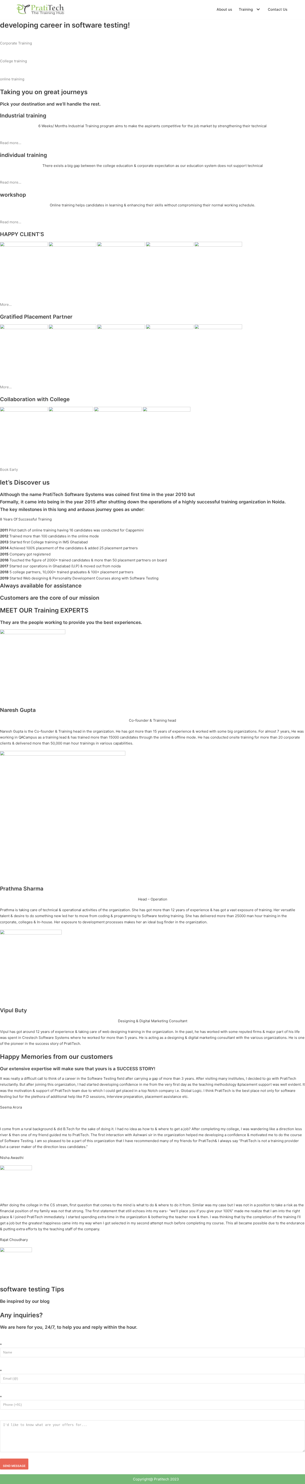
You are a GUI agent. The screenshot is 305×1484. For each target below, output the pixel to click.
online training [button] (12, 79)
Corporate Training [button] (16, 43)
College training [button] (13, 61)
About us (224, 9)
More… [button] (6, 304)
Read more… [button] (10, 143)
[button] (257, 9)
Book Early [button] (9, 469)
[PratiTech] (40, 9)
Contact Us (277, 9)
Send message (14, 1466)
